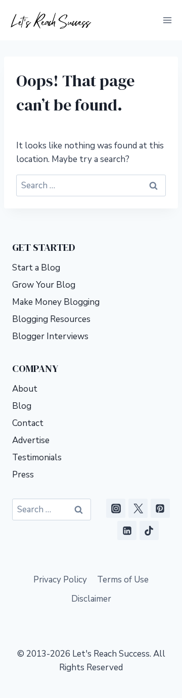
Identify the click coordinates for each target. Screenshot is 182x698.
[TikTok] (149, 530)
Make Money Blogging (56, 302)
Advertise (31, 440)
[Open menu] (167, 20)
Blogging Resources (51, 319)
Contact (27, 423)
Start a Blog (36, 268)
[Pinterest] (160, 508)
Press (23, 474)
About (24, 389)
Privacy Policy (60, 579)
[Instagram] (115, 508)
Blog (21, 406)
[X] (138, 508)
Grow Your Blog (43, 285)
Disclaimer (91, 599)
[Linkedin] (126, 530)
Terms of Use (123, 579)
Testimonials (37, 457)
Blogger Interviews (50, 336)
